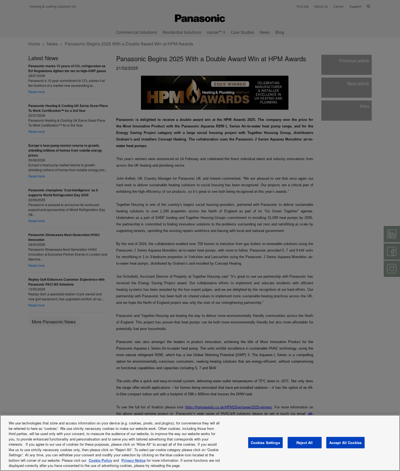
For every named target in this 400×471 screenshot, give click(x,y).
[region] (200, 443)
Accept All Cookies (345, 442)
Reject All (304, 442)
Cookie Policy (100, 460)
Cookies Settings (265, 442)
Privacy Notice (133, 460)
